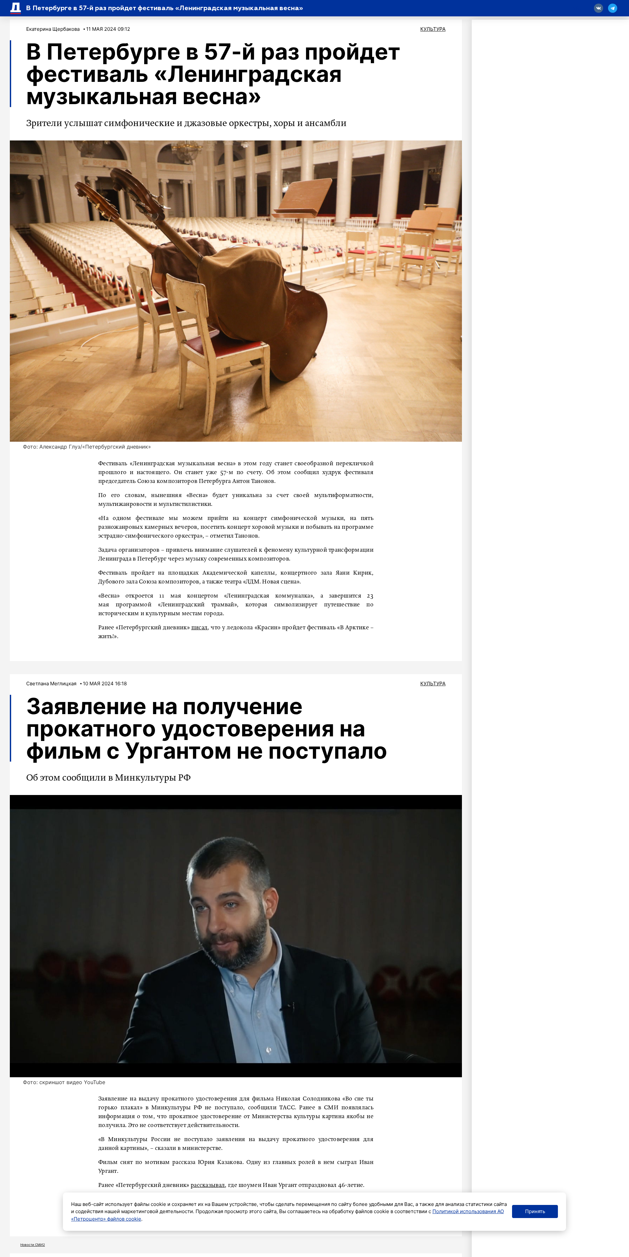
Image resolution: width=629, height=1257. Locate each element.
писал (199, 628)
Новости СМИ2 (32, 1245)
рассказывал (208, 1185)
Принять (535, 1211)
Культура (433, 29)
